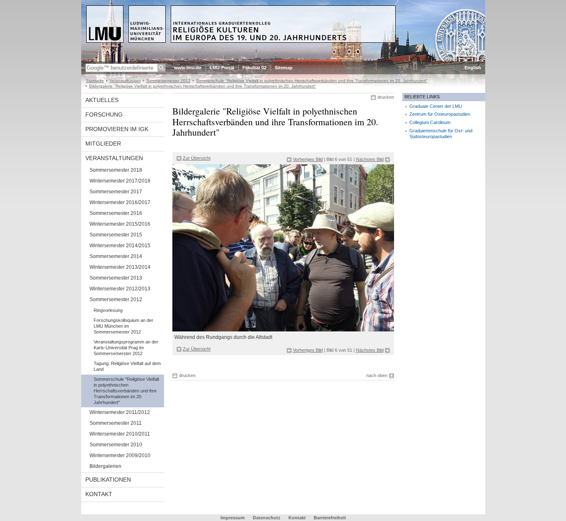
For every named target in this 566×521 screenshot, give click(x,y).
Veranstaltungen (125, 80)
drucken (385, 97)
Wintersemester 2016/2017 (119, 202)
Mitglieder (103, 143)
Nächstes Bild (370, 159)
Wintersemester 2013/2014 (119, 267)
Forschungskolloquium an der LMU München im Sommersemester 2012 (123, 326)
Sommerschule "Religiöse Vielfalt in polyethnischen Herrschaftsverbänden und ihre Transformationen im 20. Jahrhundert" (312, 80)
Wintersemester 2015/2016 (119, 224)
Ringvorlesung (108, 310)
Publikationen (108, 479)
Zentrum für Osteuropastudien (439, 114)
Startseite (95, 80)
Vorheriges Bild (308, 159)
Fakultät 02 (254, 67)
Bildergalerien (105, 466)
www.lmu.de (187, 67)
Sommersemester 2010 (115, 445)
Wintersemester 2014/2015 (119, 245)
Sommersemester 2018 (115, 170)
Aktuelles (102, 100)
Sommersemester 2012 (168, 80)
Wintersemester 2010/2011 (119, 434)
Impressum (232, 517)
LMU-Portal (222, 67)
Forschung (104, 114)
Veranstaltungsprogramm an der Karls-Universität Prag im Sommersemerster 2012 (126, 347)
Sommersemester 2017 (115, 192)
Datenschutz (267, 517)
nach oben (376, 375)
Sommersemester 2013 (115, 278)
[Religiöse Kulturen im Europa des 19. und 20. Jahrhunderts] (283, 60)
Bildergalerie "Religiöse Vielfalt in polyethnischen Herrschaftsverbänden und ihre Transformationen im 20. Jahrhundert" (202, 86)
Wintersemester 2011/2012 (119, 412)
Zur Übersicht (196, 158)
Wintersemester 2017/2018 (119, 181)
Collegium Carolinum (429, 122)
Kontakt (98, 494)
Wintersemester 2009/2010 (119, 455)
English (472, 67)
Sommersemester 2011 (115, 423)
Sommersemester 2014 (115, 256)
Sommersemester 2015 (115, 235)
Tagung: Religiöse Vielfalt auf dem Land (127, 366)
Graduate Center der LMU (435, 106)
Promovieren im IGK (116, 129)
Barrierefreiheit (330, 517)
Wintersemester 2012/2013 (119, 289)
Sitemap (284, 67)
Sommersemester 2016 (115, 213)
